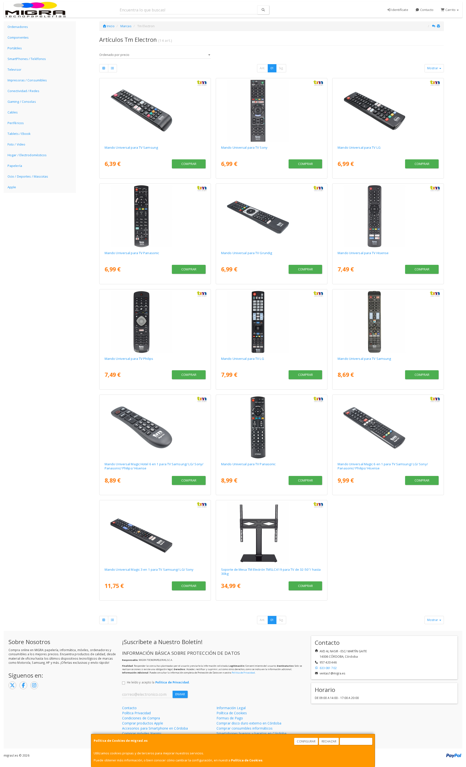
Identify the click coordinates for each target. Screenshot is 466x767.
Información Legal (231, 708)
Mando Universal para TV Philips (129, 358)
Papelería (15, 166)
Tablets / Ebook (19, 133)
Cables (13, 112)
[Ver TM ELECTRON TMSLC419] (272, 533)
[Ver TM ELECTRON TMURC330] (155, 216)
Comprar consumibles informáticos (244, 728)
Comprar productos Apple (142, 723)
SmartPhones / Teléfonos (27, 59)
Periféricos (16, 123)
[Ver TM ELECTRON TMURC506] (388, 427)
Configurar (306, 741)
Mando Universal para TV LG (359, 147)
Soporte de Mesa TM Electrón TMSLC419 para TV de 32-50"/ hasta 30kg (271, 571)
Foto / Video (16, 144)
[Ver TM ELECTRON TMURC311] (155, 111)
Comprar (188, 164)
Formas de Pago (229, 718)
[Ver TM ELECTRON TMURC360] (272, 216)
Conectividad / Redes (23, 91)
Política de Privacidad (243, 672)
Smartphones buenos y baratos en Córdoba (251, 733)
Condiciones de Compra (141, 718)
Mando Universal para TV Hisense (363, 253)
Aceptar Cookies (356, 741)
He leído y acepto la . (158, 682)
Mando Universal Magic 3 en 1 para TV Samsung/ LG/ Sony (149, 569)
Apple (12, 187)
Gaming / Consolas (22, 101)
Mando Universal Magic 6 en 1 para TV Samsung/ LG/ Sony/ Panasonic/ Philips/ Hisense (383, 466)
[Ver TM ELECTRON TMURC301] (388, 111)
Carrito (450, 10)
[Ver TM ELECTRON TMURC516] (155, 427)
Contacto (426, 10)
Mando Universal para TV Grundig (246, 253)
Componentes (18, 37)
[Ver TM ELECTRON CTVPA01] (272, 427)
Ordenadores (18, 27)
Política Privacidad (136, 713)
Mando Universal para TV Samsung (131, 147)
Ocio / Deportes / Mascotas (28, 176)
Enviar (180, 694)
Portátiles (15, 48)
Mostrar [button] (433, 68)
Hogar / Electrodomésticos (27, 155)
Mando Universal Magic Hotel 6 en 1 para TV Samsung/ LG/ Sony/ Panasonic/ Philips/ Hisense (154, 466)
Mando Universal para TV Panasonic (132, 253)
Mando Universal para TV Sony (244, 147)
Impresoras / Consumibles (27, 80)
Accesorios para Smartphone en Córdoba (155, 728)
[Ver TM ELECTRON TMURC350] (388, 216)
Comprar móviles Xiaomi (141, 733)
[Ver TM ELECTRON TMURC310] (388, 322)
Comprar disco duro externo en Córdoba (248, 723)
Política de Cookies (246, 760)
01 (272, 68)
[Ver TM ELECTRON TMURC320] (272, 111)
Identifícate (399, 10)
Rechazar (329, 741)
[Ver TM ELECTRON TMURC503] (155, 533)
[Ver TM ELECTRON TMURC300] (272, 322)
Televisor (14, 69)
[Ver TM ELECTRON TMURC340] (155, 322)
